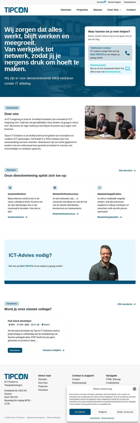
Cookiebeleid (95, 418)
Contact (131, 9)
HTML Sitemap (113, 379)
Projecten (82, 9)
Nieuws (97, 9)
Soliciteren (15, 350)
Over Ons (113, 9)
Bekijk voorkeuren (125, 412)
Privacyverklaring (107, 418)
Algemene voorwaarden (36, 417)
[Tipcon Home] (16, 10)
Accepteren (80, 412)
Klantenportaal (130, 2)
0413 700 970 (26, 266)
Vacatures (43, 390)
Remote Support (114, 2)
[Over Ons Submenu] (121, 10)
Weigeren (102, 412)
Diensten (66, 9)
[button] (134, 389)
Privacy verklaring (53, 417)
